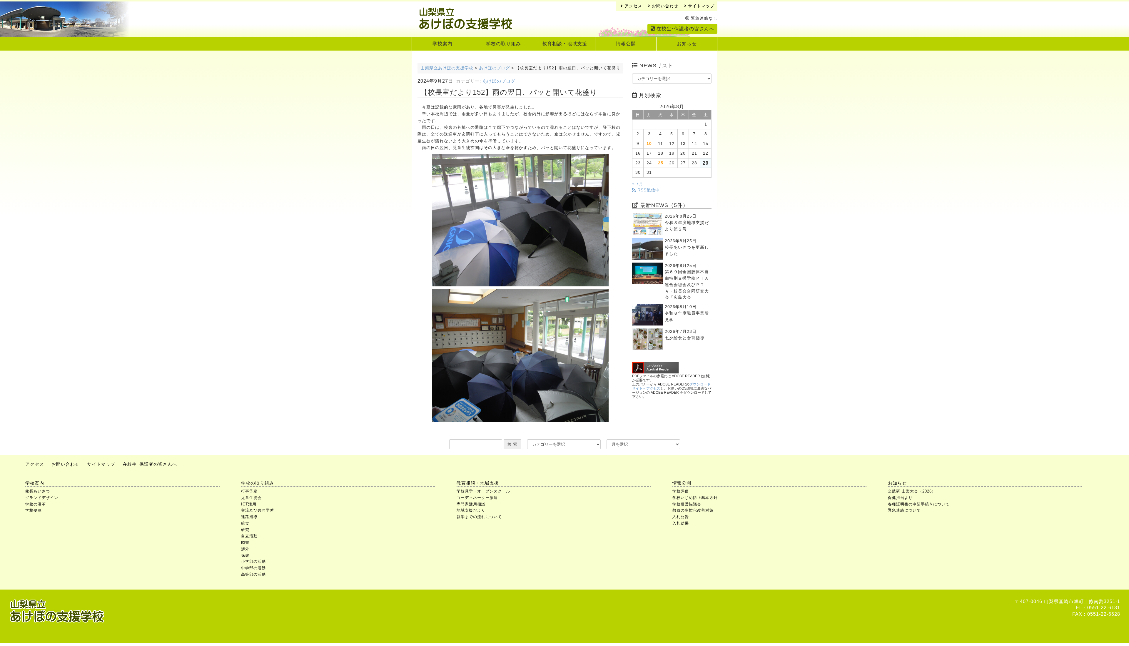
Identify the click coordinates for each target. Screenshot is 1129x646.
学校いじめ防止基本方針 (695, 497)
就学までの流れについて (479, 517)
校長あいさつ (37, 491)
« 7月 (637, 183)
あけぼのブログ (498, 81)
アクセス (632, 6)
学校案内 (442, 43)
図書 (245, 542)
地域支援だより (471, 510)
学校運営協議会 (686, 504)
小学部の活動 (253, 561)
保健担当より (900, 497)
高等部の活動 (253, 574)
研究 (245, 530)
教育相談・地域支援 (564, 43)
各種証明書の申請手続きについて (919, 504)
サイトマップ (700, 6)
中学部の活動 (253, 568)
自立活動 (249, 536)
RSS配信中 (648, 190)
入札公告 (680, 517)
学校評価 (680, 491)
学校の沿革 (35, 504)
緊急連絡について (904, 510)
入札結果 (680, 523)
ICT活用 (248, 504)
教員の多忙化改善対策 (693, 510)
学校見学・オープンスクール (483, 491)
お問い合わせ (664, 6)
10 (649, 143)
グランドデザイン (41, 497)
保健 (245, 555)
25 (660, 163)
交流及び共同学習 (257, 510)
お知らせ (687, 43)
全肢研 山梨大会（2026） (912, 491)
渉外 (245, 549)
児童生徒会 (251, 497)
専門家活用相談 (471, 504)
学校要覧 (33, 510)
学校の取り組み (503, 43)
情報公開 (626, 43)
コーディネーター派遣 (477, 497)
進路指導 (249, 517)
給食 (245, 523)
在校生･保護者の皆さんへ (684, 28)
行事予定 (249, 491)
